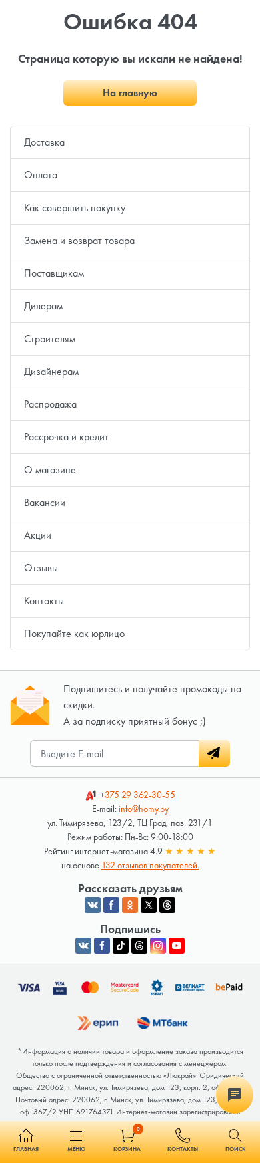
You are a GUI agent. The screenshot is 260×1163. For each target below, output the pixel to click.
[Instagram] (158, 946)
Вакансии (44, 502)
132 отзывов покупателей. (150, 865)
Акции (37, 535)
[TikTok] (121, 946)
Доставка (44, 142)
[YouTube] (177, 946)
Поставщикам (54, 273)
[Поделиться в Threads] (167, 905)
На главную (130, 93)
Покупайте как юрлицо (74, 633)
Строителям (49, 339)
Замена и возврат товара (79, 240)
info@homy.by (144, 809)
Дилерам (43, 306)
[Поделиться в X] (149, 905)
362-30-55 (137, 795)
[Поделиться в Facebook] (111, 905)
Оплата (40, 175)
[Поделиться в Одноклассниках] (130, 905)
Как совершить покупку (74, 208)
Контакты (44, 601)
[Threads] (139, 946)
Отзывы (41, 568)
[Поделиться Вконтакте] (93, 905)
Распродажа (50, 404)
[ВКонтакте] (83, 946)
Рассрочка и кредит (66, 437)
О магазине (50, 470)
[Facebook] (102, 946)
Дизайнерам (51, 371)
